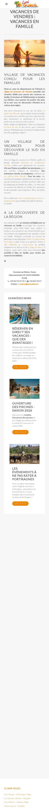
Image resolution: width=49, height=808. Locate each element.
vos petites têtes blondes (15, 176)
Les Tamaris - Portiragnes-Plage (18, 794)
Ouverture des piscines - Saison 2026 (23, 406)
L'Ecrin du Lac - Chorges (15, 806)
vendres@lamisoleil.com (28, 284)
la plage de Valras (35, 247)
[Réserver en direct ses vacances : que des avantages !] (24, 314)
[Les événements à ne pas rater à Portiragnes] (24, 454)
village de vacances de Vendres (18, 91)
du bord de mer (11, 127)
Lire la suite (20, 367)
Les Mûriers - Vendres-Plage (16, 802)
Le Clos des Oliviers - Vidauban (18, 798)
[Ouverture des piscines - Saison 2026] (24, 389)
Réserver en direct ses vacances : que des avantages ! (22, 335)
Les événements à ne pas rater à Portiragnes (24, 474)
